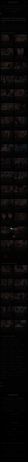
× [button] (14, 236)
